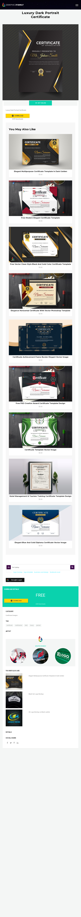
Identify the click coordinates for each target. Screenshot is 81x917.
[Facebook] (7, 743)
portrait (38, 625)
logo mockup (17, 572)
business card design (41, 572)
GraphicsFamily (40, 646)
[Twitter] (10, 743)
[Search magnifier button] (72, 567)
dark (26, 625)
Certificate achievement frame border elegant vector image (40, 357)
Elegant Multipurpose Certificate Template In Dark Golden (40, 171)
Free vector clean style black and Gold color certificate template (40, 264)
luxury (32, 625)
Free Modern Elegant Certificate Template (40, 218)
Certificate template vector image (40, 450)
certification (18, 625)
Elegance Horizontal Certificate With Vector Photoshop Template (40, 311)
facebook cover (55, 572)
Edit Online (42, 103)
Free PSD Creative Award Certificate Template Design (40, 403)
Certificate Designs (12, 615)
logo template (28, 572)
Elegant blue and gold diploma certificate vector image (40, 543)
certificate (9, 625)
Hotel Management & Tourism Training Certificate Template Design (40, 496)
